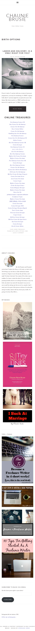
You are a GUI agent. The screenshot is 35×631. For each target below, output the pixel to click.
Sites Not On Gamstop (17, 151)
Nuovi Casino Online (17, 129)
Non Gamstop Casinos (17, 136)
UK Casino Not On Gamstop (17, 172)
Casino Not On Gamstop (17, 131)
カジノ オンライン (17, 149)
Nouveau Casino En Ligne (17, 212)
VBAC (26, 231)
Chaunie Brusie (17, 18)
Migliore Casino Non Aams (17, 199)
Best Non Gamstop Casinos (17, 154)
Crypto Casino (17, 215)
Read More (17, 109)
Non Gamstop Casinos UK (17, 122)
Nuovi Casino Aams (17, 210)
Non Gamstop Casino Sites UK (17, 160)
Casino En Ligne (17, 145)
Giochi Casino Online (17, 226)
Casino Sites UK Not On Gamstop (17, 169)
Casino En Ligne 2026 (17, 206)
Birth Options (20, 231)
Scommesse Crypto (17, 197)
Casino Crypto (17, 181)
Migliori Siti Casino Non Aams (17, 156)
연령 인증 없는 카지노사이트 (17, 201)
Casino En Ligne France (17, 185)
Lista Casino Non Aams (17, 179)
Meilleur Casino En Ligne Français (17, 174)
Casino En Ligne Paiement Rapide (17, 208)
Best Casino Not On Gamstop (18, 124)
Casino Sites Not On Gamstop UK (17, 138)
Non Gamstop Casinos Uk (17, 147)
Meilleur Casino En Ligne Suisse (17, 219)
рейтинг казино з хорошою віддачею (17, 194)
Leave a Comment (18, 232)
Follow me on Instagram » (9, 617)
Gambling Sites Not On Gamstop (17, 133)
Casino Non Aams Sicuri (17, 176)
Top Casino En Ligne (17, 221)
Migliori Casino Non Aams (17, 158)
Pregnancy (21, 229)
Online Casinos (17, 140)
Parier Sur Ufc (17, 192)
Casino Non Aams (17, 203)
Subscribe (8, 599)
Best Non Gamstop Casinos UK (17, 142)
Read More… (14, 292)
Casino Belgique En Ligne (17, 187)
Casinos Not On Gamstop (17, 127)
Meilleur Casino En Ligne (17, 217)
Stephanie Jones (24, 628)
